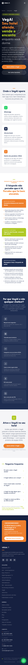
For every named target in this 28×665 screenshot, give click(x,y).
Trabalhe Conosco (7, 625)
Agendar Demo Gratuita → (14, 538)
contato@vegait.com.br (7, 650)
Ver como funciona (14, 72)
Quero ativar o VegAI (13, 67)
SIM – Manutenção (7, 585)
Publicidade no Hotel (7, 597)
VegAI (3, 590)
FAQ (3, 617)
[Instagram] (7, 560)
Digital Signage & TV (7, 575)
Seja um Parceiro (6, 622)
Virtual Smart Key (6, 578)
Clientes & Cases (6, 607)
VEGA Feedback (6, 580)
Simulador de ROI (6, 610)
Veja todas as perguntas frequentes (12, 507)
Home (3, 10)
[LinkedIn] (3, 560)
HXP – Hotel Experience (8, 570)
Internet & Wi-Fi (6, 568)
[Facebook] (14, 560)
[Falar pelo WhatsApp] (23, 660)
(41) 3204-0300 (8, 640)
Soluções (9, 10)
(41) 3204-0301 (8, 633)
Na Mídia (4, 612)
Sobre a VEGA (5, 605)
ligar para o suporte (6, 641)
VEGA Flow (4, 592)
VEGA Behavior (6, 582)
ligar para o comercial (7, 635)
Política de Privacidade (9, 662)
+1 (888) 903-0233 (7, 646)
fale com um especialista (13, 508)
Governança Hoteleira (8, 587)
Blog (3, 615)
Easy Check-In (6, 573)
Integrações (5, 620)
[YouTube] (10, 560)
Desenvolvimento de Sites (9, 595)
